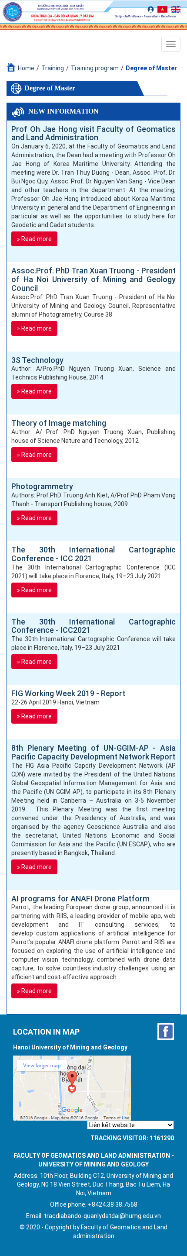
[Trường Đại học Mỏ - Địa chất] (165, 1031)
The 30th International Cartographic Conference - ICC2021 (93, 626)
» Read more (34, 238)
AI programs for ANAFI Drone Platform (80, 898)
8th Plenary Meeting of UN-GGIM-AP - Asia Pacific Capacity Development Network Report (93, 752)
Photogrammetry (42, 486)
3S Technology (37, 360)
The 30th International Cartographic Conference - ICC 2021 (93, 554)
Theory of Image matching (58, 423)
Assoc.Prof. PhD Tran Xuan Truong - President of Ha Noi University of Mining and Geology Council (93, 279)
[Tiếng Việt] (163, 8)
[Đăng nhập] (151, 8)
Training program (95, 68)
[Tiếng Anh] (177, 8)
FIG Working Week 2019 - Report (68, 693)
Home (26, 68)
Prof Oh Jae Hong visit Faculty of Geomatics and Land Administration (93, 133)
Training (52, 68)
